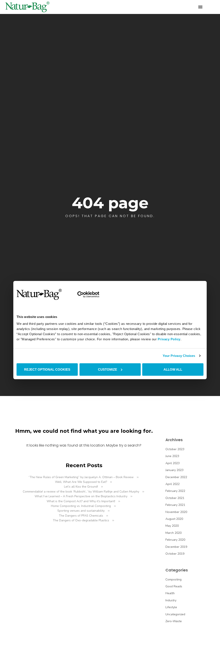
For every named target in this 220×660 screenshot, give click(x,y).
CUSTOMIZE (107, 369)
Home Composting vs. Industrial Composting (81, 506)
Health (170, 593)
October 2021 (174, 498)
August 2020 (174, 519)
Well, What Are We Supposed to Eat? (81, 482)
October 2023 (174, 449)
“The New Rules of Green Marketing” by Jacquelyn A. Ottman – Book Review (81, 477)
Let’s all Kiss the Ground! (81, 487)
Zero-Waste (173, 621)
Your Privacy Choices (179, 356)
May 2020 (172, 526)
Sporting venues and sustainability (81, 511)
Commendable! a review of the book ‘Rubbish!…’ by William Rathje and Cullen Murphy (81, 492)
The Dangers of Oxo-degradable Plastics (81, 520)
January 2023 (174, 470)
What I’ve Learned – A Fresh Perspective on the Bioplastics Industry (81, 496)
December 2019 (176, 547)
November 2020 (176, 512)
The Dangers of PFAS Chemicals (81, 516)
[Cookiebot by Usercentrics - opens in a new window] (80, 294)
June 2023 (172, 456)
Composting (173, 579)
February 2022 (175, 491)
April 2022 (172, 484)
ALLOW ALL (172, 369)
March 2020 (173, 533)
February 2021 (175, 505)
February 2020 (175, 540)
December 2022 (176, 477)
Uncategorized (175, 614)
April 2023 (172, 463)
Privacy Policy (169, 339)
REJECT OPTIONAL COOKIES (47, 369)
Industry (170, 600)
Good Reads (173, 586)
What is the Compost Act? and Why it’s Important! (81, 501)
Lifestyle (171, 607)
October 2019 (174, 554)
